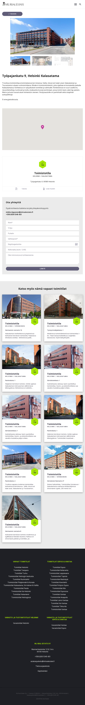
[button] (42, 127)
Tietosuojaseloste (43, 666)
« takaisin (12, 14)
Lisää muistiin (50, 189)
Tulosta (24, 189)
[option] (42, 36)
